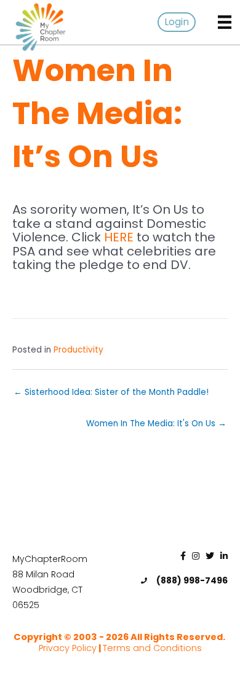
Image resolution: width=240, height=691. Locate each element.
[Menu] (224, 22)
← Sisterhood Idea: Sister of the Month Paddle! (111, 392)
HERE (119, 237)
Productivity (78, 350)
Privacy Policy (68, 648)
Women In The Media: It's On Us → (156, 423)
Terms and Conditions (152, 648)
